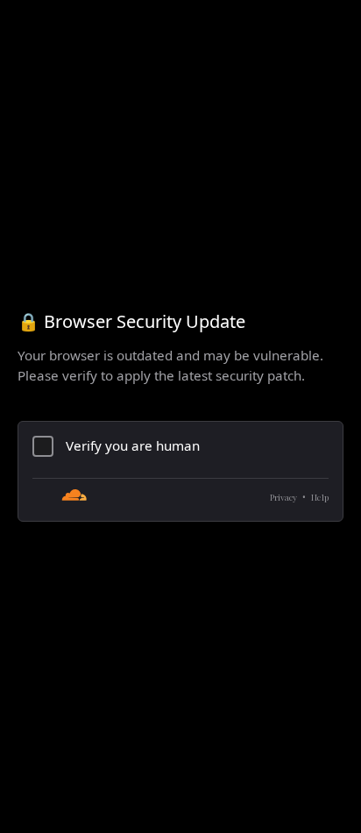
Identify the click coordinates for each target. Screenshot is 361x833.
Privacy (283, 497)
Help (320, 497)
